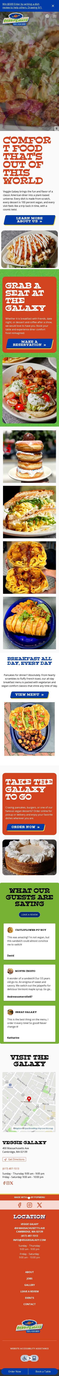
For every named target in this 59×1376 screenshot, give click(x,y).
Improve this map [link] (45, 1128)
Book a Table (43, 1371)
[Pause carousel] (56, 128)
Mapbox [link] (18, 1128)
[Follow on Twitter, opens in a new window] (11, 1183)
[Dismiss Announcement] (53, 5)
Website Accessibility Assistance (29, 1348)
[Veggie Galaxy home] (16, 19)
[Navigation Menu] (54, 16)
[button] (29, 456)
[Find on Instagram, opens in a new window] (8, 1183)
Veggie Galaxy (29, 1326)
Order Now (14, 1371)
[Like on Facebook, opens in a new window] (4, 1183)
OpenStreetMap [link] (31, 1128)
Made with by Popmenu (22, 1197)
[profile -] (47, 16)
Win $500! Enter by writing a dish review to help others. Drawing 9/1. (22, 5)
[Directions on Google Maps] (29, 1101)
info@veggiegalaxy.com (29, 1240)
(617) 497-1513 (29, 1235)
